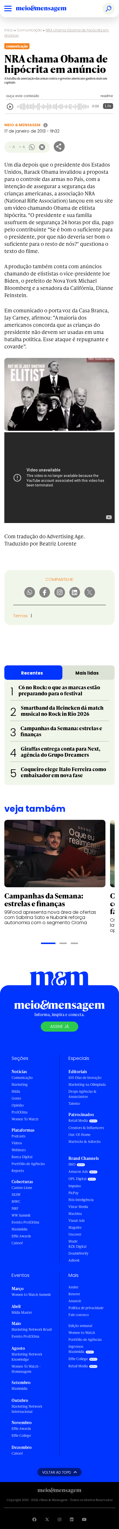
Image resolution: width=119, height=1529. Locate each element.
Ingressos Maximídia (76, 1349)
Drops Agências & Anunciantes (82, 1094)
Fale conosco (78, 1314)
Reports (18, 1170)
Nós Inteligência (81, 1199)
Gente (16, 1098)
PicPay (73, 1192)
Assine (73, 1287)
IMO (71, 1164)
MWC (16, 1201)
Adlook (73, 1260)
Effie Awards (21, 1236)
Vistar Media (78, 1206)
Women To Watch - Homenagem (26, 1369)
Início (9, 30)
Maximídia (19, 1229)
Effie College (21, 1435)
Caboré (17, 1243)
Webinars (19, 1149)
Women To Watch (25, 1119)
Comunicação (29, 30)
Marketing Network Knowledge (27, 1357)
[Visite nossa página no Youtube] (84, 1519)
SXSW (16, 1194)
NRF (15, 1208)
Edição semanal (80, 1325)
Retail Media (78, 1120)
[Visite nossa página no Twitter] (47, 1519)
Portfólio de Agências (28, 1163)
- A (12, 147)
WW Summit (21, 1215)
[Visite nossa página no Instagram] (59, 1519)
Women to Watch (81, 1332)
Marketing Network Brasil (32, 1329)
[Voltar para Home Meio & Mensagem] (47, 8)
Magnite (74, 1227)
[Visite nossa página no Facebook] (34, 1519)
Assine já (59, 1026)
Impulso (74, 1185)
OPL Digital (77, 1178)
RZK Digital (77, 1246)
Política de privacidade (85, 1307)
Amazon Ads (78, 1171)
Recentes (32, 673)
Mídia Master (22, 1312)
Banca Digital (22, 1156)
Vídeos (17, 1143)
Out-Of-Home (79, 1134)
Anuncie (74, 1300)
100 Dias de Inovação (84, 1077)
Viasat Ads (76, 1220)
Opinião (18, 1105)
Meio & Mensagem (22, 124)
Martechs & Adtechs (84, 1141)
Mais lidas (87, 673)
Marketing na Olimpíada (87, 1084)
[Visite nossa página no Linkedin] (71, 1519)
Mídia (16, 1091)
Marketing (20, 1084)
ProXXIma (19, 1112)
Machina (75, 1213)
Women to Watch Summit (31, 1294)
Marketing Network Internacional (27, 1409)
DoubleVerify (78, 1253)
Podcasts (18, 1136)
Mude (72, 1241)
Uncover (74, 1234)
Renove (74, 1294)
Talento (74, 1103)
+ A (22, 147)
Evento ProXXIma (25, 1222)
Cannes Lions (22, 1187)
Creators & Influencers (86, 1127)
